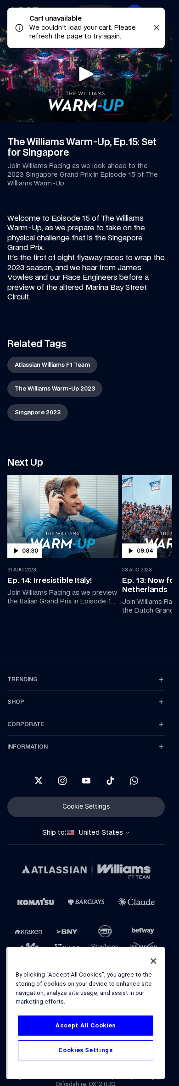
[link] (52, 365)
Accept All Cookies (86, 1025)
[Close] (153, 961)
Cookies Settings (85, 1050)
